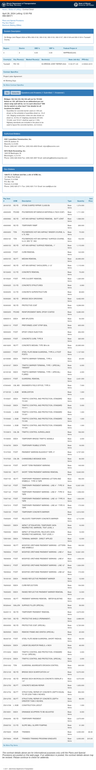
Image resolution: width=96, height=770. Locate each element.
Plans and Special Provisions (13, 20)
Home (4, 9)
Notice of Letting (15, 9)
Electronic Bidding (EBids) (11, 25)
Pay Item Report (8, 23)
